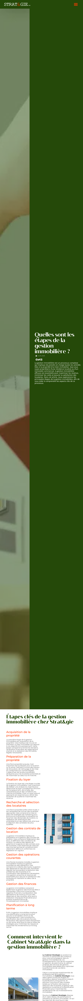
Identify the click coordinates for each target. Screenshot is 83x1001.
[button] (76, 4)
